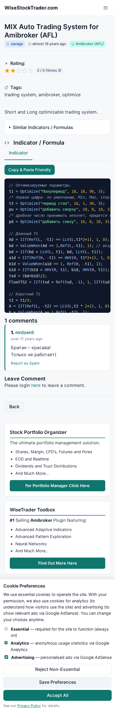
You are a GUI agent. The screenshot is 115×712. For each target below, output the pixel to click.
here (35, 385)
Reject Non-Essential (57, 669)
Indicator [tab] (18, 153)
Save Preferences (57, 682)
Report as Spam (25, 363)
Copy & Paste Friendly (29, 169)
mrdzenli (24, 332)
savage (17, 44)
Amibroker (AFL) (90, 44)
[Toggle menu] (106, 8)
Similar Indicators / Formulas (43, 127)
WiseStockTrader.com (31, 8)
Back (14, 406)
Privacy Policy (29, 706)
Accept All (57, 695)
